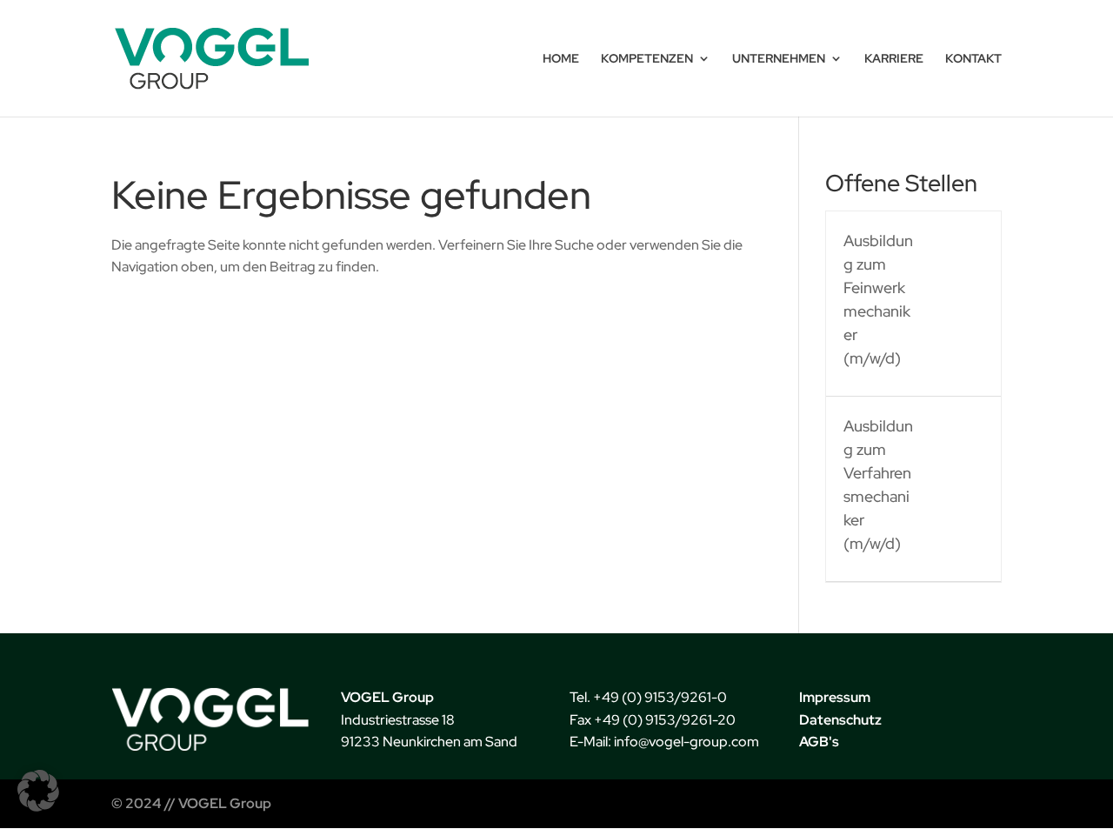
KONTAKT (973, 59)
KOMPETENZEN (647, 59)
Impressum (834, 697)
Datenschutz (840, 720)
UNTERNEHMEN (778, 59)
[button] (38, 790)
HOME (561, 59)
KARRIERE (893, 59)
